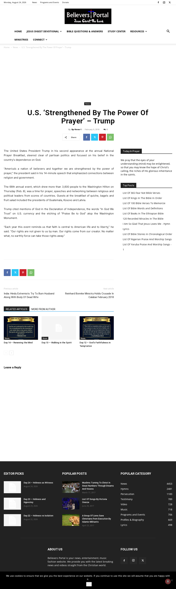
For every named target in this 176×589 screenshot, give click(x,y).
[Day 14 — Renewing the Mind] (21, 328)
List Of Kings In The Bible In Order (142, 198)
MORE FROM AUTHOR (43, 309)
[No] (171, 580)
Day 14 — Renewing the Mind (18, 342)
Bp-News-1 (76, 129)
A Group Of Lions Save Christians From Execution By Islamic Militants (96, 518)
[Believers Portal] (88, 16)
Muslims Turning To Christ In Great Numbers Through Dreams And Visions (98, 486)
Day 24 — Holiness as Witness (38, 483)
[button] (168, 31)
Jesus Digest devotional (43, 31)
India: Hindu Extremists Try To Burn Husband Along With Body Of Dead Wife (29, 295)
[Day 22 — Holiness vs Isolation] (12, 520)
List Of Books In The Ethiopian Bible (143, 213)
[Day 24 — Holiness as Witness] (12, 487)
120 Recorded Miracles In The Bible (143, 218)
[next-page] (11, 353)
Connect (39, 39)
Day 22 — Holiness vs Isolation (38, 515)
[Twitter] (169, 2)
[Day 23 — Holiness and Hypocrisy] (12, 504)
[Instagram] (164, 2)
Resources (137, 31)
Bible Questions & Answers (85, 31)
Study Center (116, 31)
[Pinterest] (102, 137)
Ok (88, 584)
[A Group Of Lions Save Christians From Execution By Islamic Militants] (70, 520)
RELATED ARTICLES (16, 309)
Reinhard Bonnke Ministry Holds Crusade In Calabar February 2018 (89, 295)
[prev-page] (6, 353)
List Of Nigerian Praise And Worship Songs (147, 239)
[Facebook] (158, 2)
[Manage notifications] (168, 581)
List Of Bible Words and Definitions (143, 208)
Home (18, 31)
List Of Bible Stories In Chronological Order (147, 234)
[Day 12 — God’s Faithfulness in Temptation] (97, 328)
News (34, 2)
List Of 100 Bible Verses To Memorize (144, 203)
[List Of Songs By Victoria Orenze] (70, 504)
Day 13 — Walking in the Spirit (57, 342)
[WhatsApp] (110, 137)
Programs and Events (49, 2)
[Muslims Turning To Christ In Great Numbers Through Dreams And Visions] (70, 487)
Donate (65, 2)
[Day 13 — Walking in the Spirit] (59, 328)
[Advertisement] (88, 76)
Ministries (21, 39)
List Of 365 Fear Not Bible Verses (141, 193)
